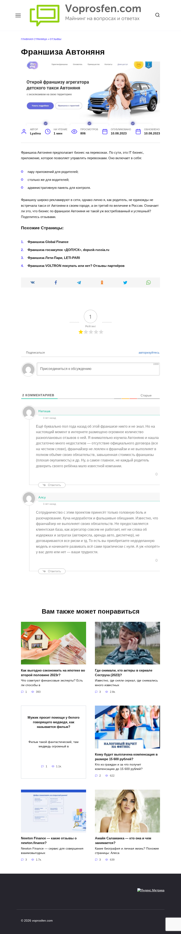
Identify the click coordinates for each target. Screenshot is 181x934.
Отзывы (55, 39)
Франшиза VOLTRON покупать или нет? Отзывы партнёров (76, 266)
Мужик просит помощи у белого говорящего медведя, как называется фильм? (53, 722)
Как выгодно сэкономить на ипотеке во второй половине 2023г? (53, 672)
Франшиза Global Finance (48, 242)
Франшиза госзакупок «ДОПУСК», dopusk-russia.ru (68, 250)
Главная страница (34, 39)
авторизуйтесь (148, 352)
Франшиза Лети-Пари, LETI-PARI (54, 258)
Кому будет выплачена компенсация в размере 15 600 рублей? (126, 756)
